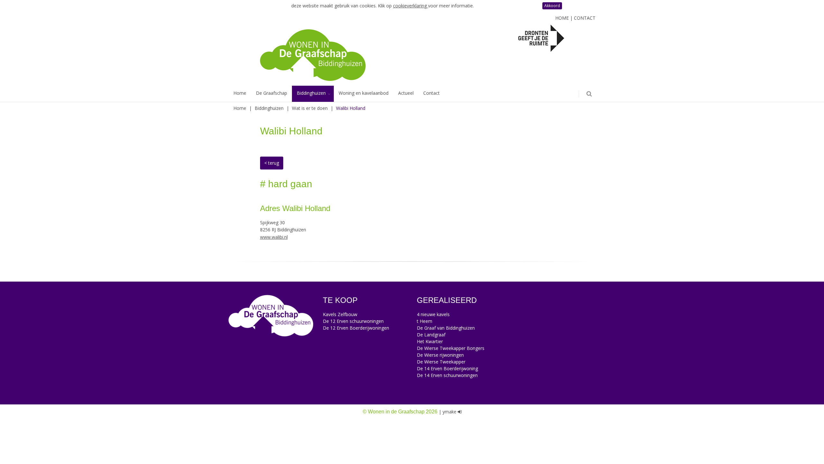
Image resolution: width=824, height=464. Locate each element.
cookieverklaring (410, 6)
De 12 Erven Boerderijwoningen (356, 328)
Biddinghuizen (311, 93)
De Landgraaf (431, 335)
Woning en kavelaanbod (364, 93)
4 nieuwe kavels (433, 314)
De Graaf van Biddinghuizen (446, 328)
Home (562, 18)
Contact (584, 18)
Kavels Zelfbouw (340, 314)
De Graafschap (271, 93)
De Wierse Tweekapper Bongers (450, 348)
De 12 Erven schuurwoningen (353, 321)
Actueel (406, 93)
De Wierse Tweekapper (441, 362)
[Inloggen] (460, 412)
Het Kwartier (430, 341)
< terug (271, 163)
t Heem (424, 321)
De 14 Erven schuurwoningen (447, 375)
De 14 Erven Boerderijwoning (447, 368)
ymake (449, 412)
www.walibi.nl (274, 237)
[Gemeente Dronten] (541, 38)
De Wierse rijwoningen (440, 355)
